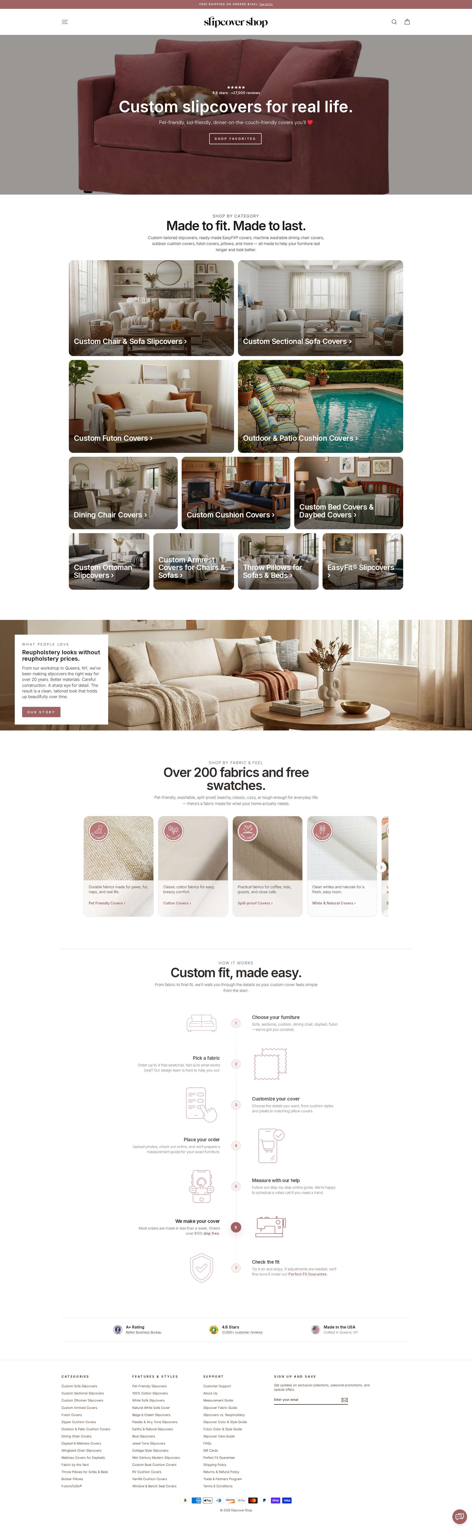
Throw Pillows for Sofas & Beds (84, 1472)
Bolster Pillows (72, 1479)
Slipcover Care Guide (219, 1436)
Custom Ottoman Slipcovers (82, 1400)
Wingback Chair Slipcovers (81, 1450)
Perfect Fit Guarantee (307, 1274)
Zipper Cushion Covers (78, 1422)
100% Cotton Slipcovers (150, 1393)
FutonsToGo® (71, 1486)
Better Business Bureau (144, 1332)
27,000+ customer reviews (242, 1332)
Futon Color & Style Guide (222, 1429)
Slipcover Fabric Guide (220, 1408)
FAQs (207, 1443)
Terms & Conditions (218, 1486)
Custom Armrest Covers (79, 1408)
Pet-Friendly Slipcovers (149, 1386)
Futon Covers (71, 1415)
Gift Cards (210, 1450)
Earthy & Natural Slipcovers (152, 1429)
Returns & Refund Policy (221, 1472)
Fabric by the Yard (75, 1465)
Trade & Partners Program (222, 1479)
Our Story (41, 712)
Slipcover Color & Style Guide (225, 1422)
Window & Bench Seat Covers (154, 1486)
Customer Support (217, 1386)
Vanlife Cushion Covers (149, 1479)
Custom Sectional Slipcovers (82, 1393)
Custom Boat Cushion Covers (154, 1465)
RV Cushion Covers (147, 1472)
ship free (211, 1233)
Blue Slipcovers (143, 1436)
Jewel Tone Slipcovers (148, 1443)
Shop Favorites (235, 139)
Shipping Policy (214, 1465)
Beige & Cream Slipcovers (151, 1415)
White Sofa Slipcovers (148, 1400)
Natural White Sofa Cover (151, 1408)
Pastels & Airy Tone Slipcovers (154, 1422)
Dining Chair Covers (76, 1436)
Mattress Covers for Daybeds (83, 1457)
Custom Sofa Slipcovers (79, 1386)
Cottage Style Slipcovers (150, 1450)
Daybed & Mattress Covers (81, 1443)
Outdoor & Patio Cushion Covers (85, 1429)
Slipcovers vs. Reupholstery (224, 1415)
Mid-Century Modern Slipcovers (156, 1457)
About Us (210, 1393)
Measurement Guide (218, 1400)
